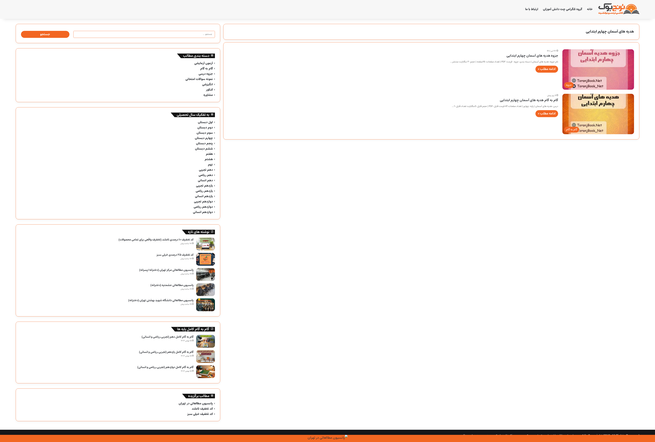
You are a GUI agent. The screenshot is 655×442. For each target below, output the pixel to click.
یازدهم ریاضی (204, 191)
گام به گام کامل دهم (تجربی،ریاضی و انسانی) (168, 337)
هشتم (209, 159)
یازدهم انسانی (204, 196)
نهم (210, 164)
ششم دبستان (204, 148)
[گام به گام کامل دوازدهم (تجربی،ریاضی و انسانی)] (205, 371)
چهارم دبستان (204, 138)
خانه (590, 9)
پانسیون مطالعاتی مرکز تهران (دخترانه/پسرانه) (166, 270)
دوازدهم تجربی (203, 201)
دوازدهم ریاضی (203, 206)
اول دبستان (205, 122)
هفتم (209, 154)
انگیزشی (207, 84)
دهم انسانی (205, 180)
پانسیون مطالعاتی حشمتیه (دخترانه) (172, 285)
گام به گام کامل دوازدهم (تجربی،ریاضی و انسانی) (165, 367)
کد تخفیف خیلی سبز (200, 414)
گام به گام (206, 68)
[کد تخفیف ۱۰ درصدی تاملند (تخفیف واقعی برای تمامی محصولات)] (205, 244)
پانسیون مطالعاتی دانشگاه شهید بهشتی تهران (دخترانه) (161, 300)
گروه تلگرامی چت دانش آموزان (562, 9)
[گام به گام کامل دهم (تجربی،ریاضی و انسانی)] (205, 341)
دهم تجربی (206, 169)
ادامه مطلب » (547, 69)
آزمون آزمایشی (203, 63)
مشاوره (208, 95)
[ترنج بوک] (618, 9)
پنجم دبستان (204, 143)
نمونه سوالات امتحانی (199, 79)
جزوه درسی (206, 73)
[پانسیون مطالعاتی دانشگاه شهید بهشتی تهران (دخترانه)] (205, 304)
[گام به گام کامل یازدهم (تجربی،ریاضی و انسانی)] (205, 356)
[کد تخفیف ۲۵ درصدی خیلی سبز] (205, 259)
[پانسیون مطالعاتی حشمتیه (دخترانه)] (205, 289)
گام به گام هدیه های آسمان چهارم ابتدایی (529, 100)
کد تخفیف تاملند (202, 408)
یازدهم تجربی (204, 185)
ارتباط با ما (531, 9)
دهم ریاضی (206, 175)
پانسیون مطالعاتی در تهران (196, 403)
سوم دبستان (204, 132)
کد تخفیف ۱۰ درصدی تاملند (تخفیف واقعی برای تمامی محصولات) (156, 239)
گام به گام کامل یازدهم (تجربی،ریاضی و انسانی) (166, 352)
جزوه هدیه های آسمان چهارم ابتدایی (532, 55)
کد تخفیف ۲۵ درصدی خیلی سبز (175, 255)
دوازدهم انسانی (203, 212)
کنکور (209, 89)
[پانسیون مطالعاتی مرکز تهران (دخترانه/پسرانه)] (205, 274)
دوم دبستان (205, 127)
